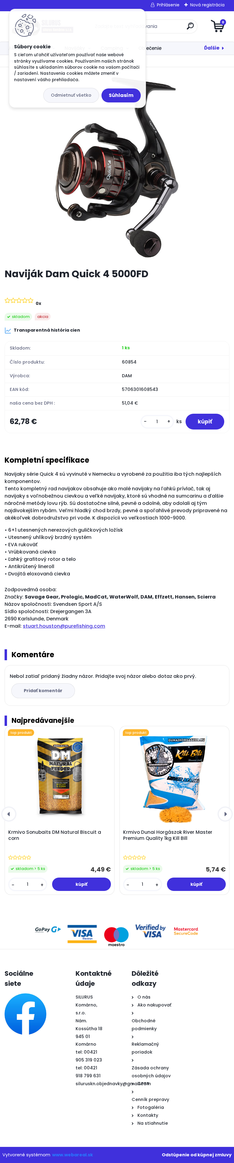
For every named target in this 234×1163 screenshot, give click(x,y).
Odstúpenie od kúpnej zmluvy (197, 1155)
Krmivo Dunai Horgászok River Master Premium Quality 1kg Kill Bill (167, 835)
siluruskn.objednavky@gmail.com (113, 1084)
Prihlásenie (168, 5)
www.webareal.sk (72, 1155)
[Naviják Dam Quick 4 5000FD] (117, 167)
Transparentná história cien (47, 330)
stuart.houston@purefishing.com (64, 626)
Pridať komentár (43, 691)
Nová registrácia (207, 5)
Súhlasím (121, 95)
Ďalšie (211, 48)
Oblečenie (149, 48)
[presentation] (8, 814)
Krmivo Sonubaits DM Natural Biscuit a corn (54, 835)
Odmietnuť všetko (71, 95)
